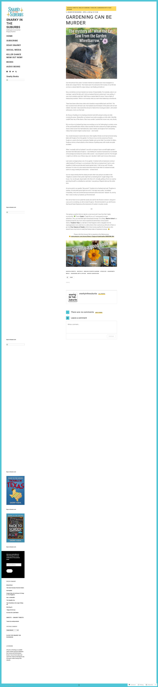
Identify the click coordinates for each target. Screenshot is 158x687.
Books (9, 62)
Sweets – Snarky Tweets (15, 617)
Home (9, 36)
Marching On (9, 607)
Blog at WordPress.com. (10, 685)
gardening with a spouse (79, 273)
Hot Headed (9, 590)
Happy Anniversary (10, 609)
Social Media (13, 50)
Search (16, 71)
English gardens (84, 7)
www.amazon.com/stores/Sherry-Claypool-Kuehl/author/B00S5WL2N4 (92, 236)
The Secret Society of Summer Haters (15, 587)
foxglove (93, 7)
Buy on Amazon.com (11, 207)
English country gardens (91, 271)
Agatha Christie (72, 7)
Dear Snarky (13, 45)
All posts (102, 293)
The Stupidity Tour (10, 600)
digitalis (80, 271)
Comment (111, 336)
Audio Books (13, 66)
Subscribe (12, 40)
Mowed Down (9, 585)
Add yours (98, 312)
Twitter (13, 71)
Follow (9, 570)
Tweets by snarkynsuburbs (12, 621)
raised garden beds (93, 273)
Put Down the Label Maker (12, 612)
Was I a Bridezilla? (10, 597)
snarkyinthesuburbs (75, 12)
